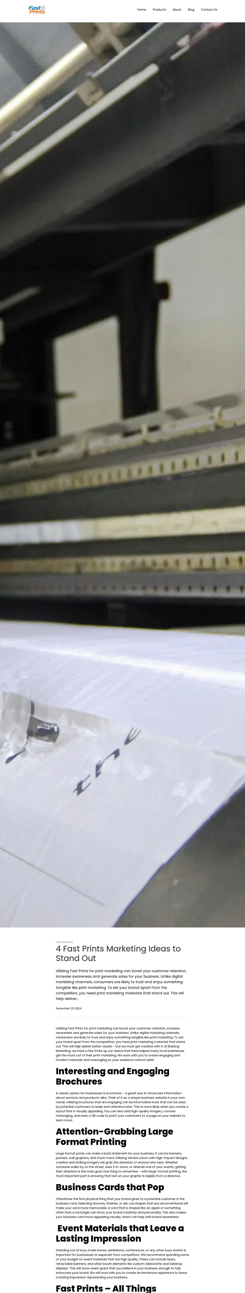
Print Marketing (64, 942)
